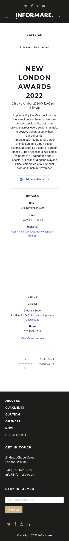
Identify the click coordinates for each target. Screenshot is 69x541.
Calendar (12, 421)
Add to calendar (35, 179)
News (9, 428)
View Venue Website (32, 338)
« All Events (34, 35)
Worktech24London (26, 365)
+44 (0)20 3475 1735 (18, 470)
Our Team (12, 414)
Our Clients (14, 407)
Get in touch (15, 435)
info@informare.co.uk (19, 474)
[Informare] (34, 15)
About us (12, 401)
